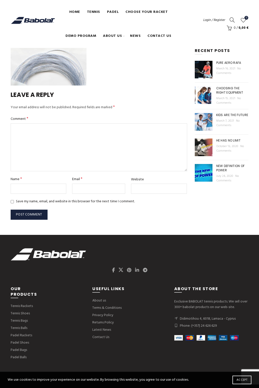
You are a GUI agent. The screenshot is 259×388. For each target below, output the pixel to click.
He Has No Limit (228, 140)
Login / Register (214, 20)
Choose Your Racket (146, 12)
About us (112, 36)
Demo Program (81, 36)
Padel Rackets (21, 335)
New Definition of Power (230, 168)
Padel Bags (19, 350)
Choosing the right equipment (229, 90)
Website (137, 179)
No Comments (228, 71)
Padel (113, 12)
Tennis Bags (19, 321)
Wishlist (246, 18)
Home (74, 12)
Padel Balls (19, 357)
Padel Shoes (20, 343)
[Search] (232, 20)
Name (16, 179)
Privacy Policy (102, 315)
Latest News (101, 330)
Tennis (93, 12)
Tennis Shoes (20, 313)
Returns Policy (103, 322)
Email (77, 179)
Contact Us (159, 36)
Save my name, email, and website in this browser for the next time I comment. (75, 201)
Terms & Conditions (107, 308)
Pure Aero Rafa (228, 63)
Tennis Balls (19, 328)
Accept (241, 379)
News (135, 36)
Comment (19, 119)
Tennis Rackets (22, 306)
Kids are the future (232, 115)
